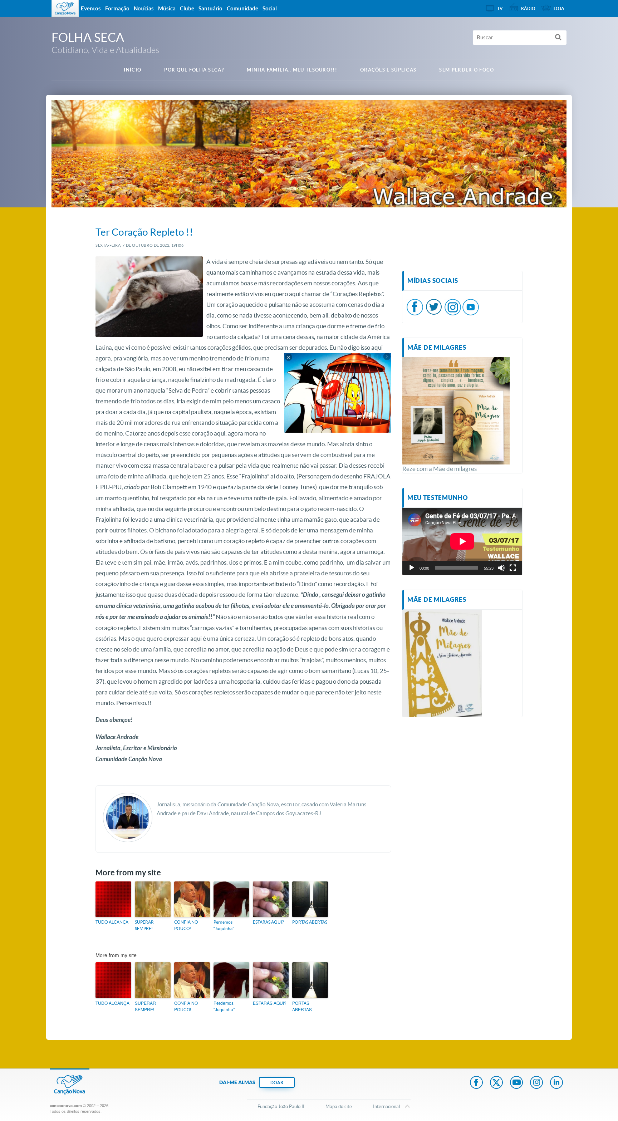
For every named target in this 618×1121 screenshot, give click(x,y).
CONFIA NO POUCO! (186, 925)
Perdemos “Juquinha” (224, 925)
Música (167, 8)
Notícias (144, 8)
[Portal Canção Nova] (65, 8)
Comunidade (242, 8)
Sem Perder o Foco (466, 70)
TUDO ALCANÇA (111, 922)
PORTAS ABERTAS (309, 922)
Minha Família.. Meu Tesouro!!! (292, 70)
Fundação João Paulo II (281, 1106)
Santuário (210, 8)
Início (132, 70)
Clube (187, 8)
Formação (117, 8)
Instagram (536, 1083)
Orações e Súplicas (388, 70)
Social (270, 8)
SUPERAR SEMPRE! (144, 925)
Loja (559, 8)
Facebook (476, 1083)
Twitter (496, 1083)
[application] (462, 541)
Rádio (528, 8)
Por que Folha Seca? (194, 70)
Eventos (91, 8)
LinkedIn (556, 1083)
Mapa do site (338, 1106)
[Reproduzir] (411, 567)
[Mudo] (501, 567)
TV (500, 8)
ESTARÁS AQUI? (268, 922)
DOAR (276, 1082)
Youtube (516, 1083)
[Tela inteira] (512, 567)
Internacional (386, 1106)
